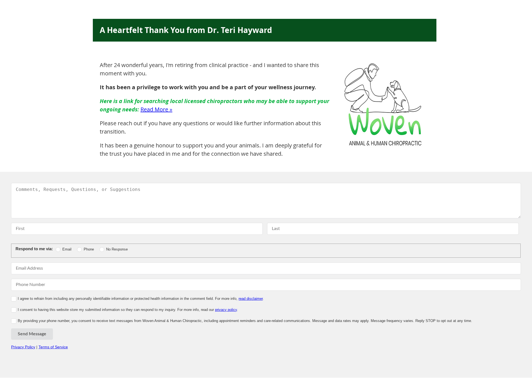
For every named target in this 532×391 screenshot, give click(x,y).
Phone (89, 249)
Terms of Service (53, 347)
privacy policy (226, 310)
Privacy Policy (23, 347)
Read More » (156, 109)
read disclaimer (251, 299)
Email (66, 249)
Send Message (32, 334)
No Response (117, 249)
